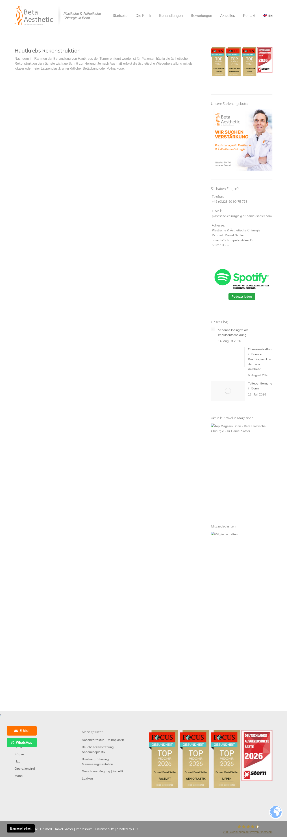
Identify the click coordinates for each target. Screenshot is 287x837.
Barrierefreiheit (20, 828)
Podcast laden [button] (242, 296)
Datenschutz (104, 829)
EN (270, 16)
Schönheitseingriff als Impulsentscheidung (233, 332)
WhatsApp (24, 742)
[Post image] (213, 329)
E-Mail (24, 731)
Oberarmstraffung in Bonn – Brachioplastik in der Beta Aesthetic (260, 359)
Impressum (84, 829)
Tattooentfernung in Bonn (260, 386)
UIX (136, 829)
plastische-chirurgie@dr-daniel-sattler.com (242, 216)
